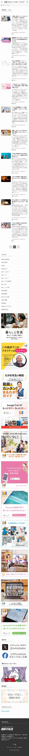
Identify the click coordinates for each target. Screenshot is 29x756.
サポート (16, 747)
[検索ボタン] (27, 2)
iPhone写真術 (6, 259)
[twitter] (13, 744)
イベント (5, 275)
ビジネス (5, 284)
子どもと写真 (6, 297)
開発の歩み (5, 309)
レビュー (11, 747)
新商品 (4, 303)
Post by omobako (5, 711)
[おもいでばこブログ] (14, 2)
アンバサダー (6, 271)
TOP (8, 747)
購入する (20, 747)
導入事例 (5, 300)
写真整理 (5, 290)
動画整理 (5, 293)
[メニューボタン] (2, 2)
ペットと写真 (6, 287)
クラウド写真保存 (7, 281)
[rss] (15, 744)
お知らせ (5, 268)
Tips (4, 265)
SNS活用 (5, 262)
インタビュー (6, 278)
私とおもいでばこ (7, 306)
